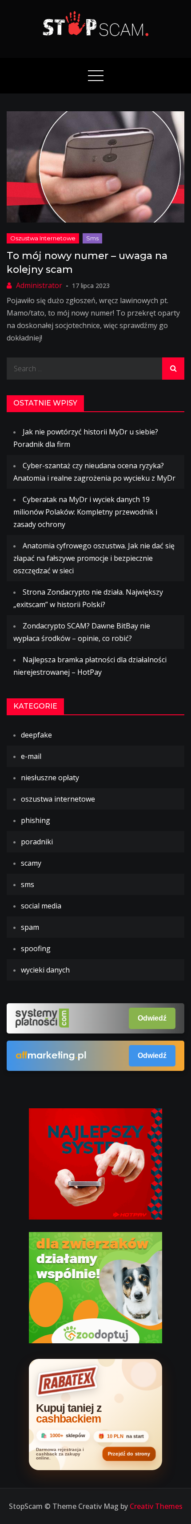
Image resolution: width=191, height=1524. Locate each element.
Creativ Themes (156, 1506)
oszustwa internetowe (43, 238)
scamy (31, 863)
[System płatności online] (95, 1163)
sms (92, 238)
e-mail (31, 756)
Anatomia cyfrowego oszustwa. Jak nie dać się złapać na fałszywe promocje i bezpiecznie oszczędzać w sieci (94, 558)
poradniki (37, 842)
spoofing (36, 948)
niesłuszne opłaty (50, 777)
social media (41, 906)
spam (30, 927)
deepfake (36, 735)
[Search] (173, 368)
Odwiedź (152, 1018)
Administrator (39, 285)
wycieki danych (45, 970)
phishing (35, 820)
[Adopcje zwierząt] (95, 1287)
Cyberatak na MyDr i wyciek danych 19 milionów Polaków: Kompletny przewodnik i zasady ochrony (85, 511)
